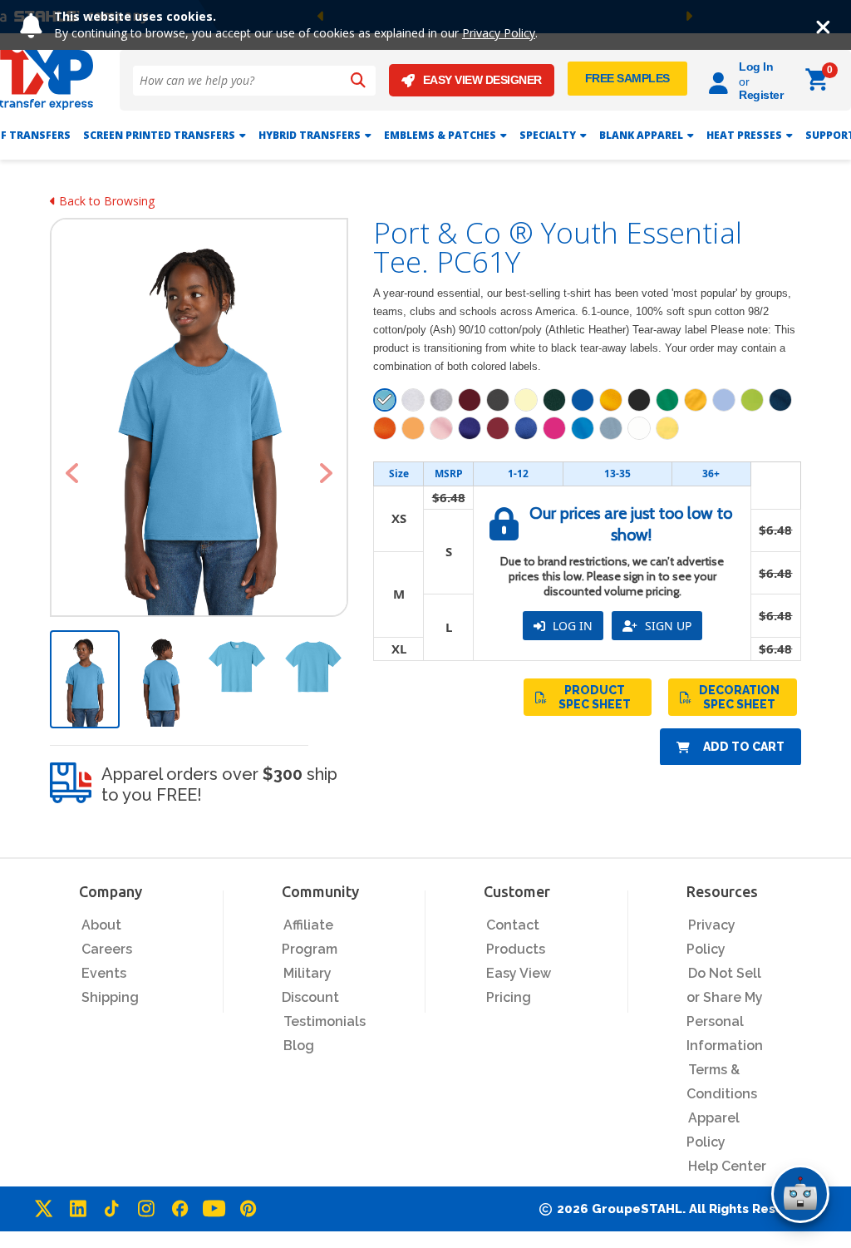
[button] (72, 473)
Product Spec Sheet (594, 697)
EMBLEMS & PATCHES (440, 135)
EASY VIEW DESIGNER (482, 79)
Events (103, 973)
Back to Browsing (105, 201)
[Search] (358, 81)
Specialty (547, 135)
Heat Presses (744, 135)
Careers (106, 949)
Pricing (508, 997)
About (101, 925)
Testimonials (324, 1021)
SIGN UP (666, 626)
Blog (298, 1045)
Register (761, 94)
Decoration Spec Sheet (739, 697)
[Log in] (721, 80)
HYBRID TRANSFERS (309, 135)
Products (515, 949)
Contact (512, 925)
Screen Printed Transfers (159, 135)
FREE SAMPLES (627, 78)
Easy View (518, 973)
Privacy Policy (498, 33)
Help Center (727, 1166)
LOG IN (571, 626)
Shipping (110, 997)
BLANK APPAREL (641, 135)
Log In (756, 66)
